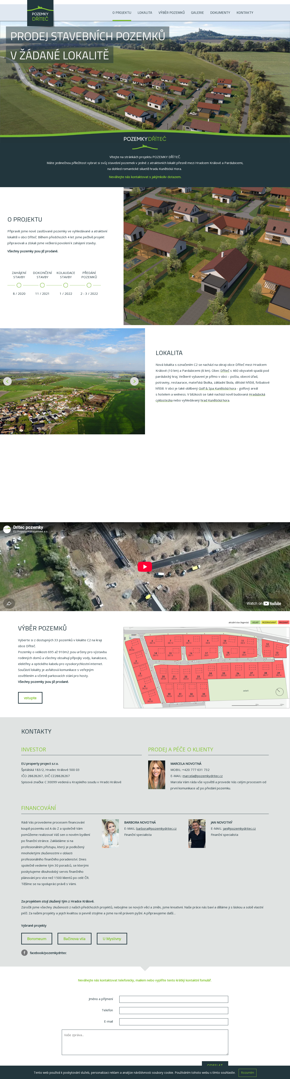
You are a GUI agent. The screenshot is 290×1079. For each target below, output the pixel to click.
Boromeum (36, 938)
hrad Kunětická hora (215, 400)
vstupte (30, 697)
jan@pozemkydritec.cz (239, 828)
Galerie (197, 12)
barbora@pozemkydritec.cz (156, 828)
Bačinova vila (74, 938)
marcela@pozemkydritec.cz (203, 776)
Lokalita (145, 12)
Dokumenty (220, 12)
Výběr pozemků (172, 12)
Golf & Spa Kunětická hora (217, 388)
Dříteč (224, 370)
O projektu (122, 12)
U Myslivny (112, 938)
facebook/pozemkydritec (47, 953)
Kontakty (245, 12)
